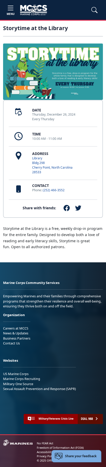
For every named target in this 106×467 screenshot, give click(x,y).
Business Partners (16, 338)
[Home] (33, 10)
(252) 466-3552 (54, 190)
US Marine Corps (16, 373)
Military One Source (18, 384)
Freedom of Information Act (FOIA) (60, 447)
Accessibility (45, 452)
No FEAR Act (45, 443)
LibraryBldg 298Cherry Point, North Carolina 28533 (52, 165)
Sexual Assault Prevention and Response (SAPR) (39, 388)
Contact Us (11, 343)
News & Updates (15, 333)
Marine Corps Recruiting (21, 378)
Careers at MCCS (15, 328)
